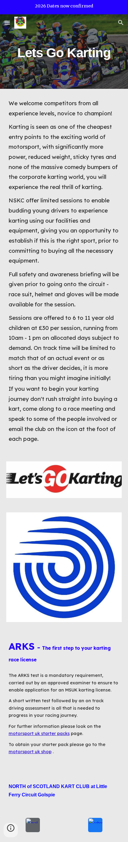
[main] (64, 51)
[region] (64, 7)
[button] (7, 22)
